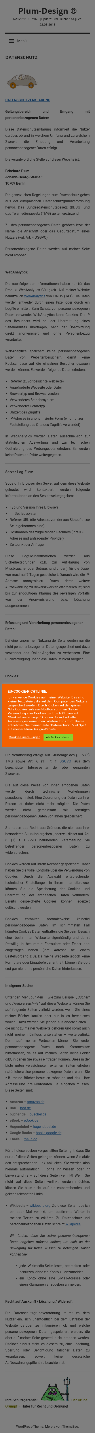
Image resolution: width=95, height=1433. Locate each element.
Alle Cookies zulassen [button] (58, 737)
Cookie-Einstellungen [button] (24, 737)
